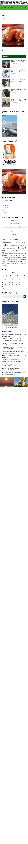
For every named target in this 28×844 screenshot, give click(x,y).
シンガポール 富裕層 (14, 242)
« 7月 (3, 288)
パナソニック (7, 250)
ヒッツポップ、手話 (14, 250)
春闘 (25, 259)
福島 (18, 261)
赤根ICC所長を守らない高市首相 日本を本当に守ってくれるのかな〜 (14, 343)
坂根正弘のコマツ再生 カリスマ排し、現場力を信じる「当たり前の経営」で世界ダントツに (14, 339)
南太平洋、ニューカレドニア (9, 255)
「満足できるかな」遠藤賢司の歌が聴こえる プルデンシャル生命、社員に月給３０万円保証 (14, 360)
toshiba (8, 242)
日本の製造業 (22, 257)
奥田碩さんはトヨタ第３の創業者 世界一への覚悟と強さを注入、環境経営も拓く (14, 352)
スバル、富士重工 (22, 242)
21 (16, 283)
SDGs (4, 242)
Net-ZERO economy (14, 223)
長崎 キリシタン (17, 263)
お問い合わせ (5, 205)
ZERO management (14, 229)
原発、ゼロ (21, 255)
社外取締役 (15, 261)
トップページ (5, 212)
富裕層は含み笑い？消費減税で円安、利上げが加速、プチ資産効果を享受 (13, 348)
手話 (13, 257)
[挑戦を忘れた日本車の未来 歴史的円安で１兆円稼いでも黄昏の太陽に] (7, 382)
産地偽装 (11, 261)
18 (5, 283)
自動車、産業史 (22, 261)
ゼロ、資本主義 (16, 245)
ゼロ (4, 244)
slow (6, 242)
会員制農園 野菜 (12, 253)
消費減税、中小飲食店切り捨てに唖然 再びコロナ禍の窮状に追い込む (14, 356)
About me (4, 210)
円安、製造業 (18, 253)
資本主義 (9, 263)
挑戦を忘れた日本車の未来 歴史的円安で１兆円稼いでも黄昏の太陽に (14, 335)
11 (5, 281)
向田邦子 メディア (8, 257)
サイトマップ (5, 207)
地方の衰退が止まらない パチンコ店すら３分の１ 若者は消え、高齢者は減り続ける (14, 364)
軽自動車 (12, 263)
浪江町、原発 (6, 261)
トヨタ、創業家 (12, 248)
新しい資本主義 (17, 257)
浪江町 (3, 261)
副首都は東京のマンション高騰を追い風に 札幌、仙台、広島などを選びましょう (14, 373)
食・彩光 (14, 234)
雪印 (7, 265)
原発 (17, 255)
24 (2, 284)
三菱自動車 (7, 253)
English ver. (14, 220)
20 (12, 283)
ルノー (19, 250)
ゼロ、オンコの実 (9, 245)
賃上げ (4, 263)
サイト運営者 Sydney (7, 200)
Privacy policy (5, 202)
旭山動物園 (13, 259)
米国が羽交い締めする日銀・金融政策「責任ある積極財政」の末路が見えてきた (14, 368)
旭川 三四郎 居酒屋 (19, 259)
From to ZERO (8, 7)
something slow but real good (14, 226)
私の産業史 (14, 231)
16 (23, 281)
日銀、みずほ (7, 259)
